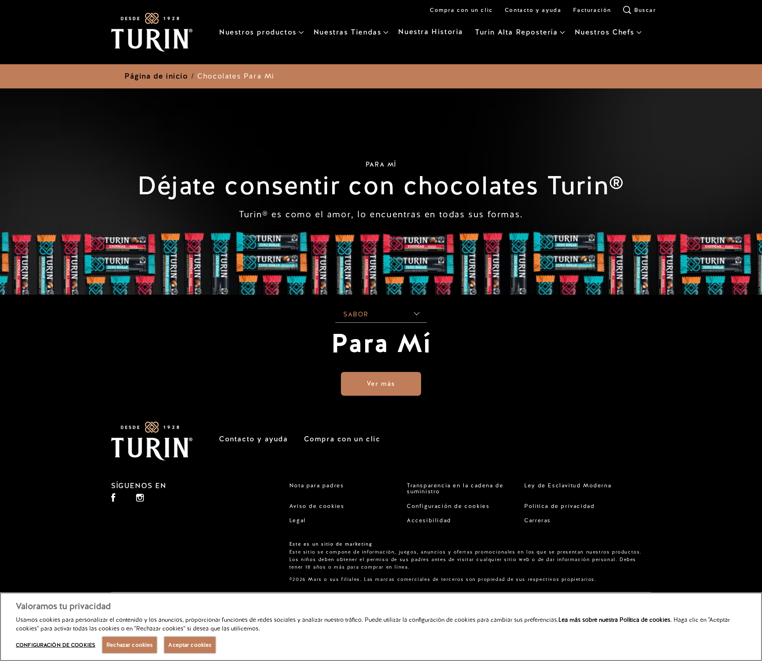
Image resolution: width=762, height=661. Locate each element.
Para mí (381, 164)
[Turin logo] (153, 441)
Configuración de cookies (448, 506)
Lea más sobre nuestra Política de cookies (614, 619)
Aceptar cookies (190, 644)
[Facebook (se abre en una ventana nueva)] (113, 500)
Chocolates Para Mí (235, 75)
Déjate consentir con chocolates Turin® (381, 185)
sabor (356, 314)
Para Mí (381, 343)
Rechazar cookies (129, 644)
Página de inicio (156, 75)
